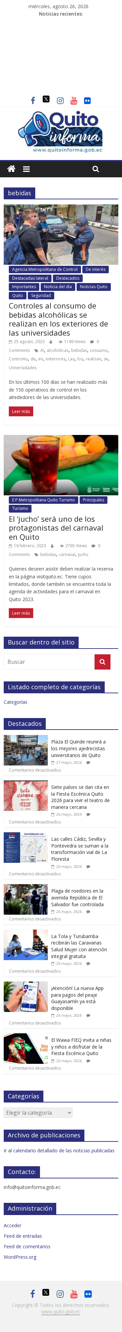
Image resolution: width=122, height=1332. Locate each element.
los (80, 359)
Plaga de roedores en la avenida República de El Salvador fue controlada (77, 897)
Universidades (23, 368)
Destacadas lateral (30, 278)
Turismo (20, 508)
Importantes (24, 287)
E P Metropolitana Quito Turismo (43, 500)
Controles (18, 359)
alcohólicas (57, 350)
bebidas (79, 350)
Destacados (67, 278)
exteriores (55, 359)
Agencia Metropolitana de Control (45, 269)
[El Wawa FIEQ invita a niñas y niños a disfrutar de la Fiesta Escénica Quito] (26, 1037)
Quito (17, 295)
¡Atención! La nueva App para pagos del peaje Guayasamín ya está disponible (77, 998)
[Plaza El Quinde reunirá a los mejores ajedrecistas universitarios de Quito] (26, 738)
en (40, 359)
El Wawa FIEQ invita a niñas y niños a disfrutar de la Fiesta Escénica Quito (81, 1046)
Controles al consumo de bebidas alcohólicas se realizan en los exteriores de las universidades (58, 318)
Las (71, 359)
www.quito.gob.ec (60, 1311)
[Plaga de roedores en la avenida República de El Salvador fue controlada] (26, 887)
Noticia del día (58, 287)
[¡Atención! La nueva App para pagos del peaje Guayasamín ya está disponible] (26, 985)
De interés (95, 269)
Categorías (15, 702)
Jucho (83, 554)
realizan (93, 359)
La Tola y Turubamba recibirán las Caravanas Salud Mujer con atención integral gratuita (79, 946)
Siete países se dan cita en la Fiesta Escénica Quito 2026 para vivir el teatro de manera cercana (80, 797)
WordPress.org (20, 1257)
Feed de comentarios (27, 1246)
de (33, 359)
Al (42, 350)
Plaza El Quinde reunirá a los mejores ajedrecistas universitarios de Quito (78, 748)
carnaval (67, 554)
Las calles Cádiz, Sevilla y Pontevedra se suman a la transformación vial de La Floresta (79, 849)
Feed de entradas (23, 1236)
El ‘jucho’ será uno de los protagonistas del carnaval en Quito (56, 528)
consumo (99, 350)
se (106, 359)
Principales (93, 500)
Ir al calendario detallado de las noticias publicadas (59, 1150)
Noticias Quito (93, 287)
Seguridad (41, 295)
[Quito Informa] (61, 114)
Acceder (12, 1225)
